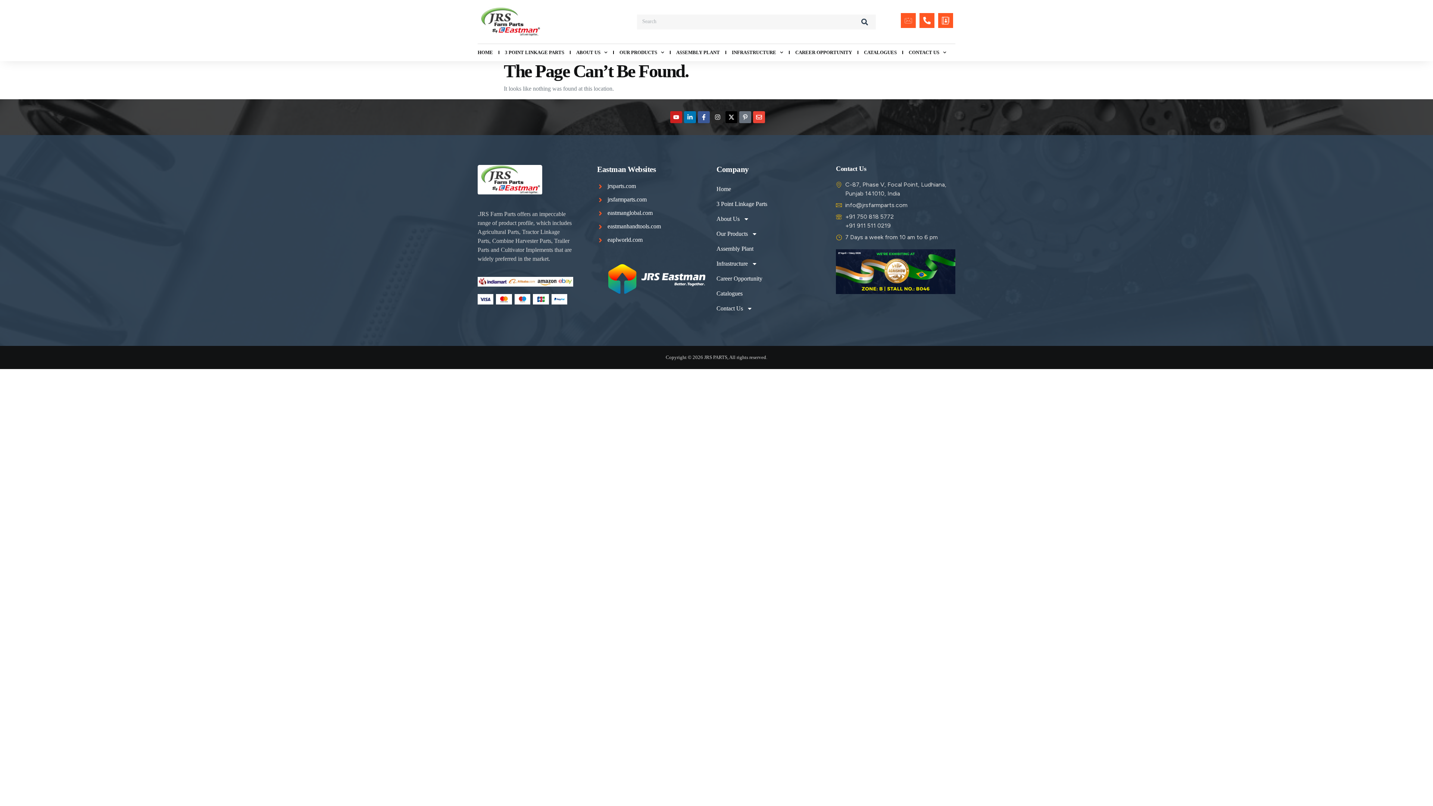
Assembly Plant (698, 52)
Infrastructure (754, 52)
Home (485, 52)
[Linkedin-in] (690, 117)
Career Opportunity (823, 52)
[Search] (864, 22)
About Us (588, 52)
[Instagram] (718, 117)
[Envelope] (759, 117)
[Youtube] (676, 117)
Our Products (638, 52)
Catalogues (880, 52)
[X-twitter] (731, 117)
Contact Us (924, 52)
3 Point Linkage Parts (534, 52)
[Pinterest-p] (745, 117)
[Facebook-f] (704, 117)
